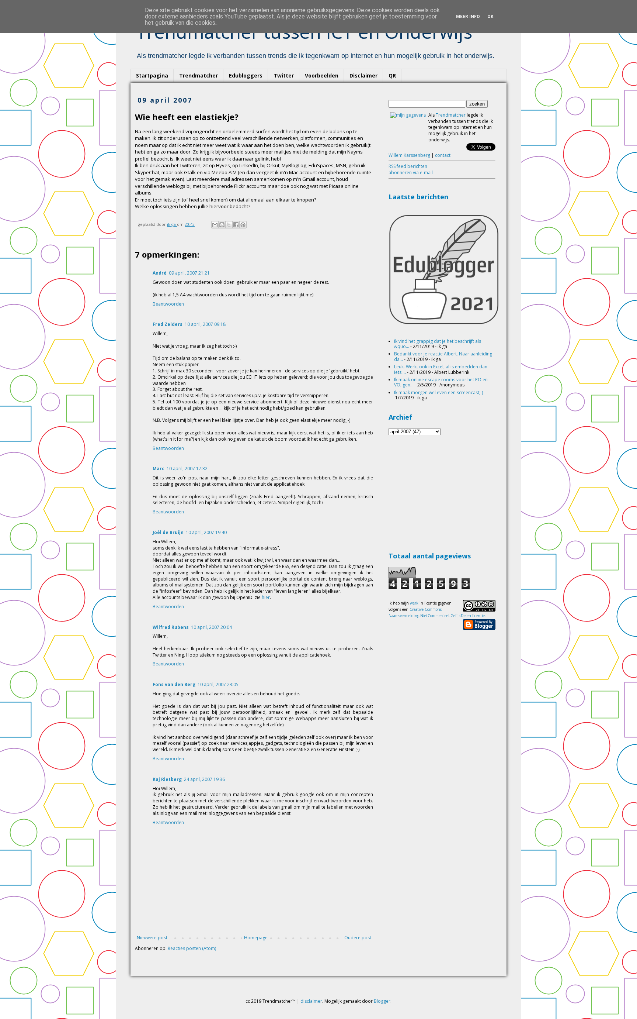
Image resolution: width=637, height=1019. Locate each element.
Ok (490, 16)
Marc (158, 468)
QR (392, 75)
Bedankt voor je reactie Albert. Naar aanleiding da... (443, 356)
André (160, 273)
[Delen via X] (229, 224)
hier (266, 597)
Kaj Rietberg (167, 779)
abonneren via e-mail (411, 172)
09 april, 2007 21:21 (189, 273)
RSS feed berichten (408, 166)
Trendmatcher (198, 75)
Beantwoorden (168, 304)
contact (442, 155)
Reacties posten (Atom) (192, 948)
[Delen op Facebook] (236, 224)
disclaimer (311, 1001)
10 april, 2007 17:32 (187, 468)
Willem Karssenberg (409, 155)
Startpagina (152, 75)
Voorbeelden (321, 75)
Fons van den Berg (174, 684)
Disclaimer (363, 75)
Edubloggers (245, 75)
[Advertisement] (444, 492)
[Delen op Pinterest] (243, 224)
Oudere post (357, 937)
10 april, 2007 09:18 (205, 324)
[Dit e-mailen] (215, 224)
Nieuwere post (152, 937)
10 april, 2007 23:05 (218, 684)
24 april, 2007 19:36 (204, 779)
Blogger (382, 1001)
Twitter (284, 75)
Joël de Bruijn (168, 532)
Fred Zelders (167, 324)
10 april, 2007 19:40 (206, 532)
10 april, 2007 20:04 (211, 627)
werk (414, 603)
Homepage (256, 937)
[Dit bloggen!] (222, 224)
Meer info (468, 16)
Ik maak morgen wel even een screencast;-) (438, 392)
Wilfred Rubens (171, 627)
